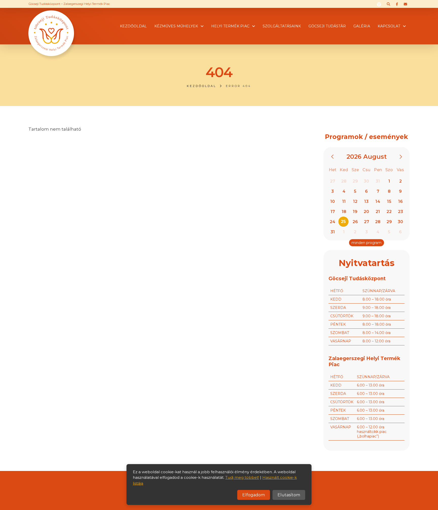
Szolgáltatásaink (282, 26)
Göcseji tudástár (327, 26)
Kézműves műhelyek (176, 26)
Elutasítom (289, 495)
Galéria (361, 26)
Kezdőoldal (133, 26)
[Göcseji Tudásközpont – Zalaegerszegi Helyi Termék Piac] (51, 25)
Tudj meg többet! (242, 477)
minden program (366, 242)
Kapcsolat (389, 26)
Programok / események (366, 136)
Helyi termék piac (230, 26)
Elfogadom (253, 495)
